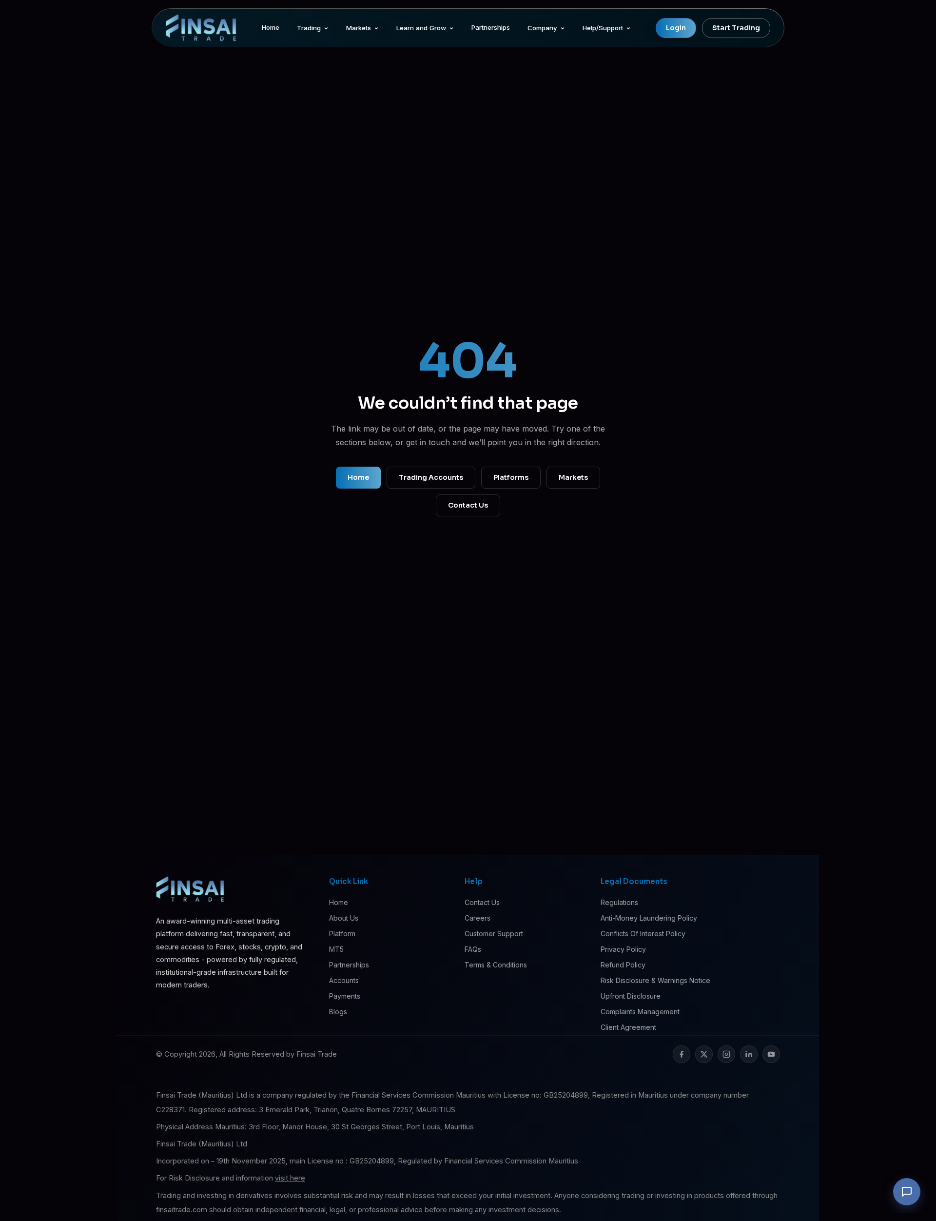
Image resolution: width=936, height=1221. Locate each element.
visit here (290, 1178)
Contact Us (468, 505)
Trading (309, 28)
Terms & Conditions (496, 965)
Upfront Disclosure (631, 996)
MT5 (336, 949)
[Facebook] (681, 1054)
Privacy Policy (623, 949)
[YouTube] (771, 1054)
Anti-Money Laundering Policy (649, 918)
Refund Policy (623, 965)
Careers (477, 918)
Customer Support (494, 933)
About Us (343, 918)
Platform (342, 933)
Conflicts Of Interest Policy (643, 933)
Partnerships (490, 27)
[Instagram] (726, 1054)
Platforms (510, 477)
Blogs (338, 1011)
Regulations (619, 902)
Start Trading (736, 27)
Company (542, 28)
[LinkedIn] (749, 1054)
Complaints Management (640, 1011)
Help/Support (603, 28)
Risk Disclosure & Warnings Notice (655, 980)
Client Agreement (628, 1027)
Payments (344, 996)
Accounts (344, 980)
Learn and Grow (421, 28)
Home (270, 27)
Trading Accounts (431, 477)
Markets (358, 28)
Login (676, 27)
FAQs (473, 949)
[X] (704, 1054)
